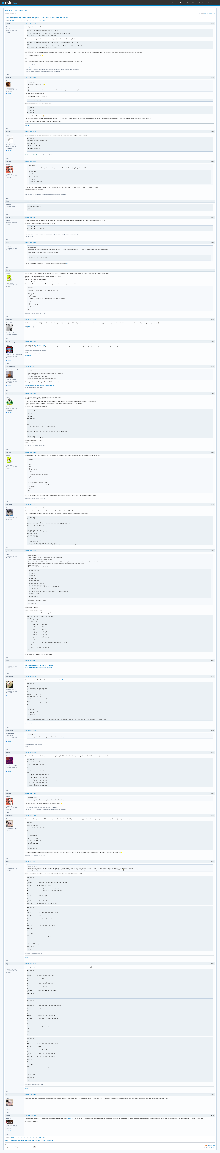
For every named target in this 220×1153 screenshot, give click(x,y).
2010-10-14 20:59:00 (30, 270)
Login (26, 10)
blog (26, 724)
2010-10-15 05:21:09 (30, 342)
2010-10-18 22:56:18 (30, 551)
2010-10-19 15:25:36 (30, 676)
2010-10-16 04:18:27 (30, 366)
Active (206, 13)
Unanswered (212, 13)
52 (21, 20)
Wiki (188, 2)
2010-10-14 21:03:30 (30, 319)
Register (21, 10)
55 (30, 20)
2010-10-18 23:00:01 (30, 660)
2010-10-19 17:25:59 (30, 730)
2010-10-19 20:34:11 (30, 793)
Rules (10, 10)
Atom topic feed (211, 1145)
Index (6, 10)
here (67, 263)
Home (167, 2)
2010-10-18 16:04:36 (30, 504)
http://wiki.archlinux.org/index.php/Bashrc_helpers (38, 667)
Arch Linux (9, 2)
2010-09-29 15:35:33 (30, 242)
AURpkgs (30, 326)
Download (214, 2)
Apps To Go (71, 1118)
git (26, 326)
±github (30, 724)
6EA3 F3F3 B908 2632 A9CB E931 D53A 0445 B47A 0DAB (39, 385)
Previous (11, 20)
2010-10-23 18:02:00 (30, 815)
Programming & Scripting (20, 17)
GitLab (194, 2)
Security (201, 2)
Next (44, 20)
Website (10, 93)
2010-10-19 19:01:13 (30, 752)
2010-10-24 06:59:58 (30, 1095)
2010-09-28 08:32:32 (30, 23)
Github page (28, 355)
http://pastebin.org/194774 (40, 345)
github (27, 125)
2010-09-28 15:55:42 (30, 131)
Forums (182, 2)
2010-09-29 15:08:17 (30, 217)
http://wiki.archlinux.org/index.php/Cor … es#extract (39, 665)
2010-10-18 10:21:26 (30, 452)
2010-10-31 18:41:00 (30, 1115)
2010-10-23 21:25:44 (30, 963)
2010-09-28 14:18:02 (30, 77)
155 (40, 20)
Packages (175, 2)
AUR (207, 2)
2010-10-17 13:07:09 (30, 393)
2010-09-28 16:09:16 (30, 201)
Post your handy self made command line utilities (50, 17)
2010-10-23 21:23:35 (30, 861)
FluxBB (213, 1147)
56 (33, 20)
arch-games (37, 326)
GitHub (27, 957)
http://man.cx (63, 679)
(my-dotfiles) (28, 68)
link (57, 154)
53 (24, 20)
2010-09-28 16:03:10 (30, 161)
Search (15, 10)
